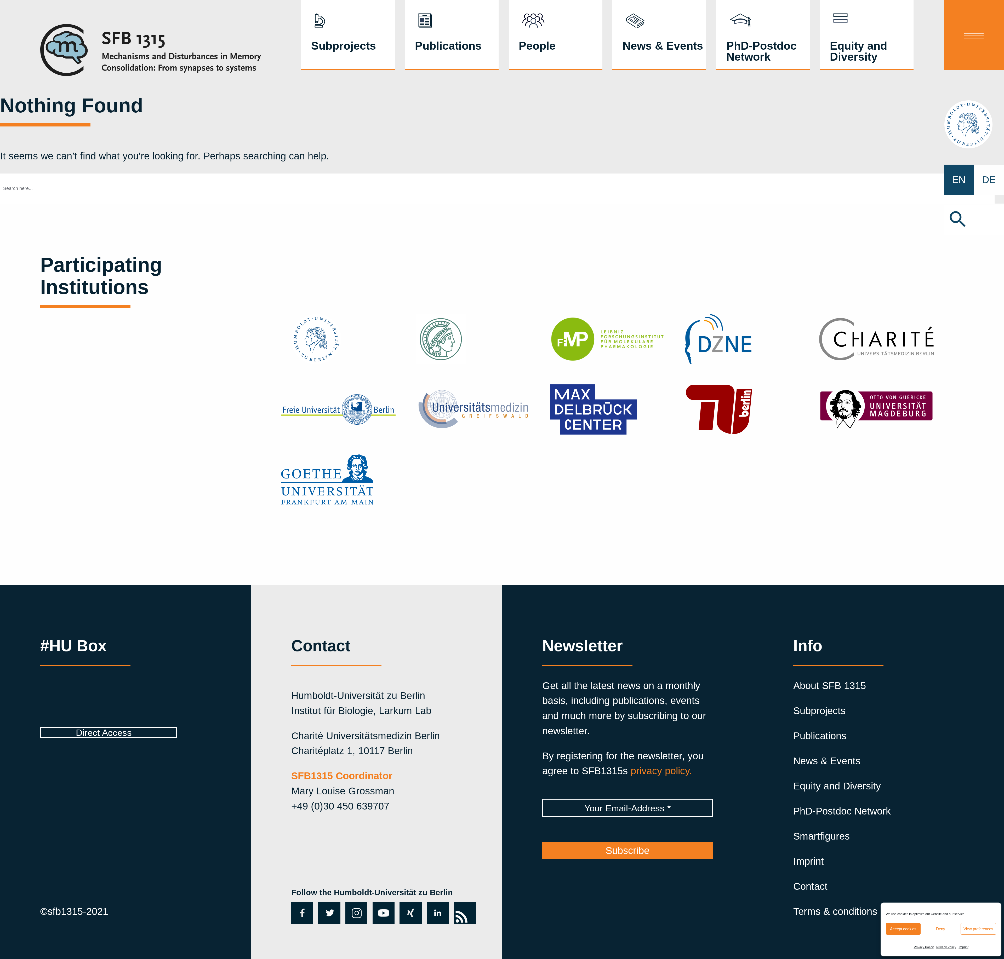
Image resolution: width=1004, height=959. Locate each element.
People (537, 45)
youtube (382, 912)
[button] (974, 220)
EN (959, 179)
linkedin (437, 912)
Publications (448, 45)
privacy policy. (661, 770)
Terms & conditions (835, 911)
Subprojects (343, 45)
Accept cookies (903, 929)
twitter (327, 912)
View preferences (978, 929)
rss (461, 907)
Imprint (963, 947)
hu (974, 124)
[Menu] (974, 35)
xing (409, 907)
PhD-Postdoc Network (761, 51)
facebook (301, 913)
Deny (940, 929)
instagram (356, 913)
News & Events (663, 45)
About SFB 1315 (829, 685)
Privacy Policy (924, 947)
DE (989, 179)
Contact (810, 886)
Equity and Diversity (858, 51)
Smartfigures (821, 836)
